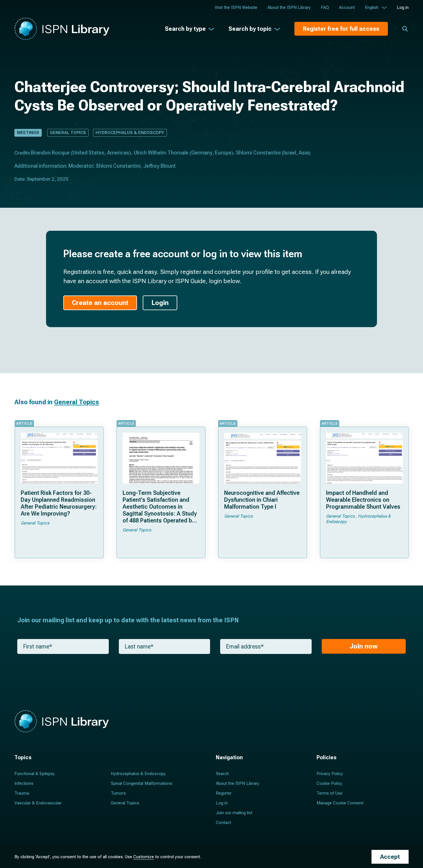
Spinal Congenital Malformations (141, 783)
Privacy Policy (330, 773)
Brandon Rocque (50, 153)
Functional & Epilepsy (34, 773)
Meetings (28, 132)
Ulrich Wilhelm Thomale (161, 153)
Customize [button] (143, 856)
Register (224, 793)
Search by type (185, 29)
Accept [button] (390, 856)
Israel (289, 153)
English (371, 7)
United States (88, 153)
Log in (403, 7)
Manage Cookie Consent (340, 803)
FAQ (325, 7)
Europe (223, 153)
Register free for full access (341, 29)
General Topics (68, 132)
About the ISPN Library (289, 7)
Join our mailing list (234, 812)
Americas (118, 153)
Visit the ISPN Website (236, 7)
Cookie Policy (329, 783)
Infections (23, 783)
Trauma (21, 793)
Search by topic (250, 29)
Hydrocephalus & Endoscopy (130, 132)
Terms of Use (329, 793)
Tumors (118, 793)
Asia (304, 153)
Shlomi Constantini (258, 153)
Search (222, 773)
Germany (201, 153)
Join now (364, 646)
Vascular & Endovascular (38, 803)
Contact (223, 822)
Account (347, 7)
